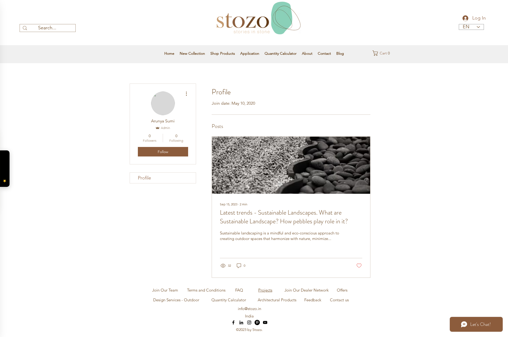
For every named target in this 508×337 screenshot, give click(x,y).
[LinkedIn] (241, 322)
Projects (265, 290)
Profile (144, 178)
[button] (383, 53)
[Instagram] (249, 322)
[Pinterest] (257, 322)
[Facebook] (233, 322)
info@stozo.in (249, 308)
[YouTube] (265, 322)
